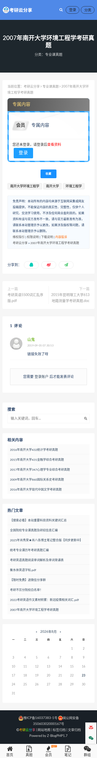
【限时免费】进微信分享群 (28, 580)
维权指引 (19, 237)
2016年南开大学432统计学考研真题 (34, 449)
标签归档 (59, 730)
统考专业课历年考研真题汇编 (29, 550)
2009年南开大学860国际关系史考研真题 (37, 479)
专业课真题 (53, 54)
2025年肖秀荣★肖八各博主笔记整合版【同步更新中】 (46, 540)
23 (83, 675)
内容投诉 (61, 237)
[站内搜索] (61, 10)
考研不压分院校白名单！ (26, 590)
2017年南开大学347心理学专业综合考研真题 (40, 469)
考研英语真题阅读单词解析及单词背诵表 (37, 560)
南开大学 (52, 186)
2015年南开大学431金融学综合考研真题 (37, 459)
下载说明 (47, 237)
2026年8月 (48, 631)
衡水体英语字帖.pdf (23, 570)
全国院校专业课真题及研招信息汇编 (34, 530)
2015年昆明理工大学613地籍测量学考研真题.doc (70, 298)
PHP (59, 736)
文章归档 (74, 730)
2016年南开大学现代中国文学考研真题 (36, 489)
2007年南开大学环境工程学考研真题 (54, 243)
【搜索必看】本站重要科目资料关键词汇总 (38, 520)
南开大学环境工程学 (24, 186)
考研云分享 (32, 86)
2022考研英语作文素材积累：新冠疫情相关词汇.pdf (44, 599)
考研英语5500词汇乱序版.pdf (25, 298)
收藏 (48, 173)
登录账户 (41, 377)
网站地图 (44, 730)
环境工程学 (74, 186)
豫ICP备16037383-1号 (40, 718)
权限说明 (33, 237)
